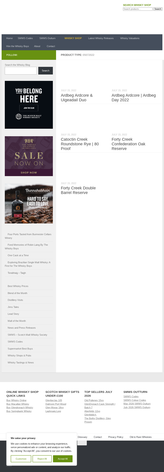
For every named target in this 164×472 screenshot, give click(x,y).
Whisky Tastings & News (21, 362)
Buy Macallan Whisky (17, 404)
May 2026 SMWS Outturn (137, 403)
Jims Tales (13, 307)
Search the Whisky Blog (17, 64)
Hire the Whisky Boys (17, 46)
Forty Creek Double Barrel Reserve (78, 190)
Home (9, 38)
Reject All (42, 458)
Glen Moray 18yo (54, 407)
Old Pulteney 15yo (94, 400)
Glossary (82, 437)
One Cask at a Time (18, 255)
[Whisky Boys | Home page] (82, 17)
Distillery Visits (15, 300)
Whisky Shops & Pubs (19, 355)
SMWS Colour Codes (134, 400)
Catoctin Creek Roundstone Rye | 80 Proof (80, 144)
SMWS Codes (25, 38)
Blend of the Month (17, 293)
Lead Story (13, 313)
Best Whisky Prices (18, 286)
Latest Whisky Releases (101, 38)
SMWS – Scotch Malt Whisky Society (27, 334)
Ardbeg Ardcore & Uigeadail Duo (77, 97)
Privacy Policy (115, 437)
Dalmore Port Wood (55, 404)
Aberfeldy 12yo (92, 411)
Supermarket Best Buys (20, 348)
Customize (21, 458)
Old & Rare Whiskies (141, 437)
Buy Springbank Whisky (19, 411)
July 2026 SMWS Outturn (136, 407)
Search (158, 9)
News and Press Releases (22, 327)
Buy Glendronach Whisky (19, 407)
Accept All (63, 458)
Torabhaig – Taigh (17, 272)
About (37, 46)
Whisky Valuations (129, 38)
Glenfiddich (90, 414)
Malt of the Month (17, 321)
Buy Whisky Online (16, 400)
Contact (51, 46)
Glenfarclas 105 (53, 400)
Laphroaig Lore (53, 411)
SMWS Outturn (47, 38)
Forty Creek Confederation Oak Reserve (128, 144)
